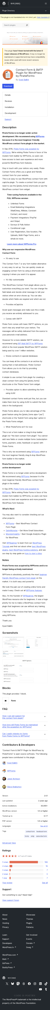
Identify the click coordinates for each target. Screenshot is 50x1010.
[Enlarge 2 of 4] (44, 640)
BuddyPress (8, 967)
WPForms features (34, 590)
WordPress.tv (9, 947)
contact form (30, 831)
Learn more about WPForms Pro (21, 244)
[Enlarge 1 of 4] (21, 640)
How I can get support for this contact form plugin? (13, 717)
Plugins (29, 923)
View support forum (10, 900)
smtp (32, 836)
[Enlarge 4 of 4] (44, 662)
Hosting (5, 923)
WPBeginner (12, 543)
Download (8, 86)
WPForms (40, 136)
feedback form (42, 831)
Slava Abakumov (14, 787)
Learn (4, 935)
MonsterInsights (13, 534)
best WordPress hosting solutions (23, 550)
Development (10, 113)
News (4, 919)
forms (27, 836)
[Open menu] (46, 3)
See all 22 (44, 826)
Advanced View (9, 843)
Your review (7, 883)
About (4, 915)
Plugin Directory (8, 11)
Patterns (29, 927)
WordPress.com (10, 955)
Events (29, 939)
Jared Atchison (13, 779)
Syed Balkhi (24, 80)
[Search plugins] (27, 25)
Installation (9, 107)
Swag (29, 947)
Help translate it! (43, 17)
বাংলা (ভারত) (12, 978)
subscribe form (41, 836)
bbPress (7, 963)
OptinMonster (12, 530)
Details (8, 95)
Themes (29, 919)
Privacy (5, 927)
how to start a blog (33, 553)
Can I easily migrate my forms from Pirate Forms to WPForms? (16, 735)
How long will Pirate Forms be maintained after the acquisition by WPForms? (20, 726)
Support (8, 119)
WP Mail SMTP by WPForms (30, 343)
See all (45, 883)
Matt (5, 959)
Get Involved (31, 935)
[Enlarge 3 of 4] (21, 653)
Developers (7, 943)
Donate (30, 943)
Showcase (30, 915)
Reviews (8, 101)
